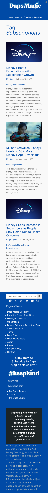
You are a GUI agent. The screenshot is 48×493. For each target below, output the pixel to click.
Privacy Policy (14, 348)
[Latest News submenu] (22, 17)
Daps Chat (12, 335)
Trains (12, 394)
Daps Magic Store (16, 338)
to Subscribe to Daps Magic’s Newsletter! (24, 361)
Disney (9, 84)
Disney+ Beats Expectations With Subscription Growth (20, 71)
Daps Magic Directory (18, 311)
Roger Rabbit (11, 240)
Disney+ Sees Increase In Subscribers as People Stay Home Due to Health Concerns (23, 230)
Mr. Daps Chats (17, 398)
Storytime (13, 381)
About (10, 342)
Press (10, 345)
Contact (11, 352)
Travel (10, 332)
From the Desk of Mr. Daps (20, 315)
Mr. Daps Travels (17, 391)
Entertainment (19, 84)
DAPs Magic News (14, 164)
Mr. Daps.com (15, 386)
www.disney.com (17, 462)
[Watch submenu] (41, 17)
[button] (46, 2)
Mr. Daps (10, 79)
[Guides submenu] (32, 17)
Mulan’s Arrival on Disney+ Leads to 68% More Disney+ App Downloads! (24, 151)
